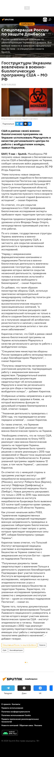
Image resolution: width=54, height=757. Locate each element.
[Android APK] (9, 733)
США (4, 650)
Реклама (38, 725)
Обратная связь (26, 725)
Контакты (16, 704)
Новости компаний (9, 725)
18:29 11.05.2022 (8, 84)
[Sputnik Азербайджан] (8, 20)
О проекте (6, 704)
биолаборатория (16, 650)
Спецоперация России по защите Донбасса (19, 645)
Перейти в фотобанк (30, 119)
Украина (42, 645)
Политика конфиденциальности (15, 711)
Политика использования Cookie (16, 715)
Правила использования (12, 708)
